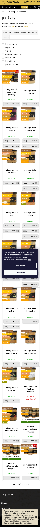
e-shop (25, 7)
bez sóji (10, 61)
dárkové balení (13, 54)
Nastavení (20, 265)
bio (8, 51)
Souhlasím (20, 272)
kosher (10, 58)
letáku (26, 26)
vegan (9, 47)
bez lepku (11, 44)
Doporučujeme (7, 32)
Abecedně (6, 37)
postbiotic (11, 64)
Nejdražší (23, 32)
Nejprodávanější (32, 32)
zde (29, 259)
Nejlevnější (16, 32)
